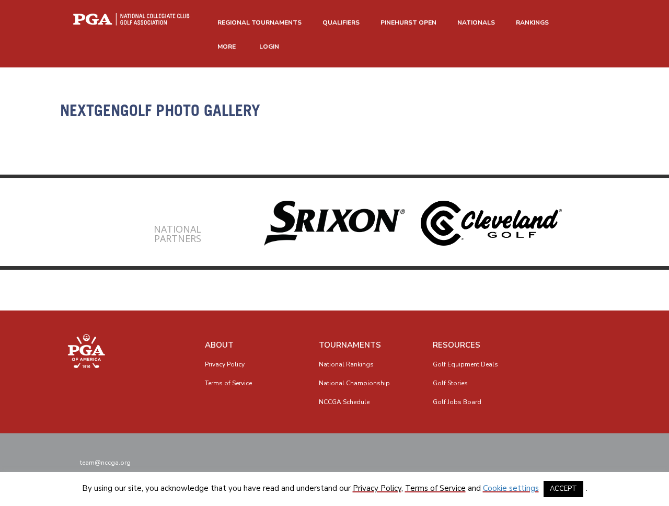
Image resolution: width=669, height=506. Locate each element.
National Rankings (346, 364)
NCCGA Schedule (344, 402)
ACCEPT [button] (563, 488)
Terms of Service (228, 383)
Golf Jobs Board (457, 402)
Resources (456, 345)
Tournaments (350, 345)
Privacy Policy (225, 364)
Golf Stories (450, 383)
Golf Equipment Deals (465, 364)
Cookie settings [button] (511, 488)
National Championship (354, 383)
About (219, 345)
